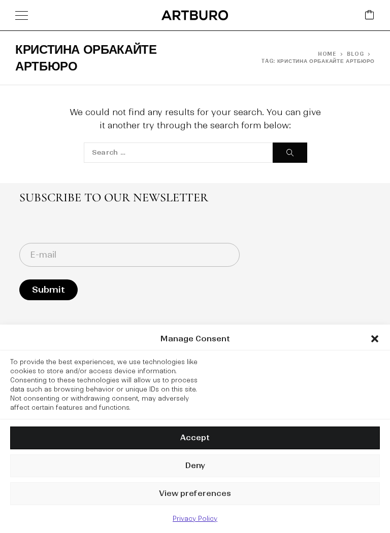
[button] (375, 339)
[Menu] (21, 15)
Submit (48, 289)
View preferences (195, 493)
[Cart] (370, 15)
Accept (195, 437)
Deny (195, 465)
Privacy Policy (195, 518)
